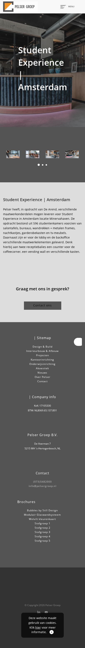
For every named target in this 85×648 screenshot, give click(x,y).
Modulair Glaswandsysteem (42, 514)
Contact (42, 381)
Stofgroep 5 (42, 540)
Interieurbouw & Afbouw (42, 350)
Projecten (42, 355)
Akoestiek (42, 368)
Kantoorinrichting (42, 359)
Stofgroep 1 (42, 523)
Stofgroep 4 (42, 536)
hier (38, 627)
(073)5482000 (42, 481)
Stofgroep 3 (42, 532)
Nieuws (42, 372)
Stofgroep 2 (42, 527)
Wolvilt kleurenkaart (42, 519)
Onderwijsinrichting (42, 364)
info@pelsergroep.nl (42, 486)
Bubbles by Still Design (42, 510)
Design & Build (42, 346)
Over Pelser (42, 377)
